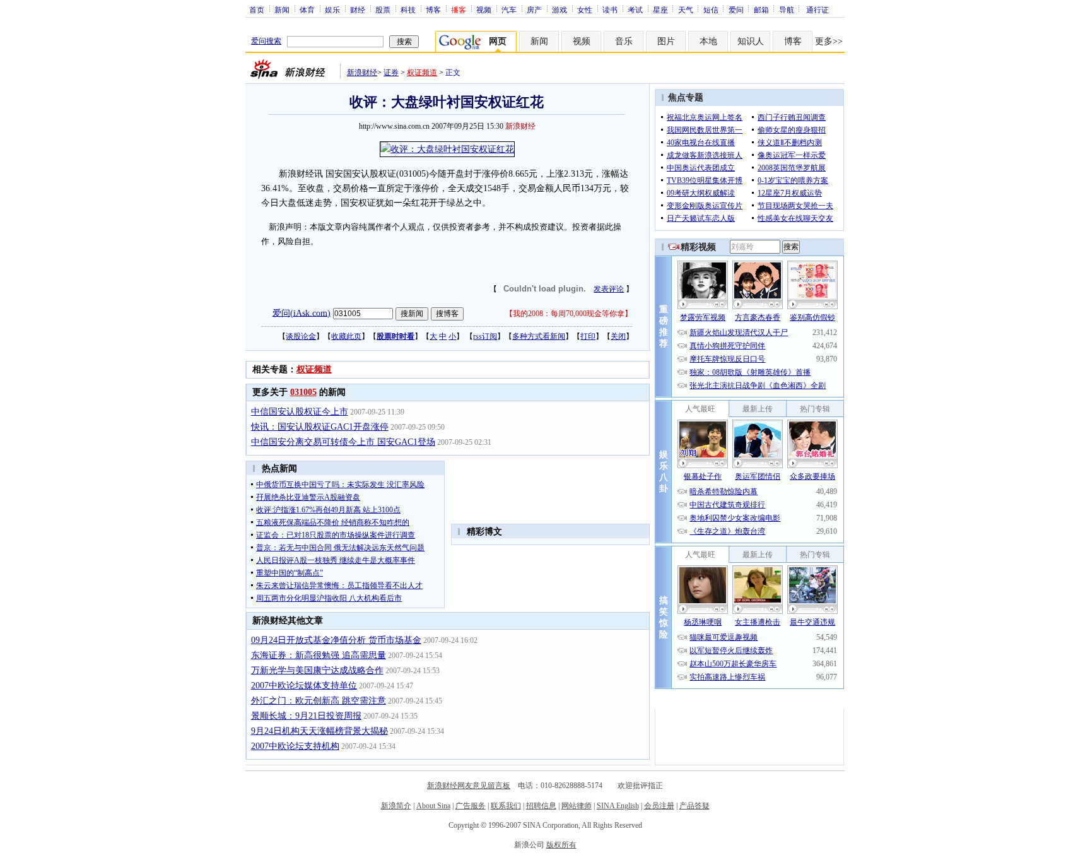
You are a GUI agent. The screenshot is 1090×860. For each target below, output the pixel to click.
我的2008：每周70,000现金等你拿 (568, 313)
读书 (610, 9)
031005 (303, 392)
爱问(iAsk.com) (301, 312)
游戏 (559, 9)
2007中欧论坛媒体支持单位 (304, 685)
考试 (635, 9)
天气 (685, 9)
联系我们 (506, 805)
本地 (708, 41)
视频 (483, 9)
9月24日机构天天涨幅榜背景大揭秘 (319, 731)
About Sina (433, 805)
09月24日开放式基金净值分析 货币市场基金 (336, 640)
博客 (433, 9)
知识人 (750, 41)
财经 (357, 9)
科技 (408, 9)
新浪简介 (396, 805)
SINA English (618, 805)
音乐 (624, 41)
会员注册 (659, 805)
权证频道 (422, 72)
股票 (382, 9)
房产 (534, 9)
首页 (256, 9)
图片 (666, 41)
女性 (584, 9)
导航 (786, 9)
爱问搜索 (266, 41)
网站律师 (576, 805)
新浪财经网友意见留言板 (468, 785)
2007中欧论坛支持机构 (295, 746)
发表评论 (609, 289)
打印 (587, 336)
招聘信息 (541, 805)
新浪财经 (362, 72)
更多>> (829, 41)
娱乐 (332, 9)
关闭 (618, 336)
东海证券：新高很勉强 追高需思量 (318, 655)
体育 (307, 9)
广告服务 (470, 805)
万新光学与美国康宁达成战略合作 (317, 670)
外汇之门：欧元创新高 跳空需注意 (318, 700)
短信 (710, 9)
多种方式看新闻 (538, 336)
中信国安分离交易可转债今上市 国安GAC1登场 (343, 442)
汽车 (509, 9)
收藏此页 (346, 336)
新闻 (282, 9)
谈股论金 (301, 336)
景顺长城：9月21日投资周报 (306, 716)
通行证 (817, 9)
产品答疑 (694, 805)
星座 (660, 9)
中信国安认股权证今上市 (299, 411)
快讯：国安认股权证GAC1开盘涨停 (320, 427)
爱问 (736, 9)
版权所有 (561, 844)
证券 (391, 72)
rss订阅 (485, 336)
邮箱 (761, 9)
